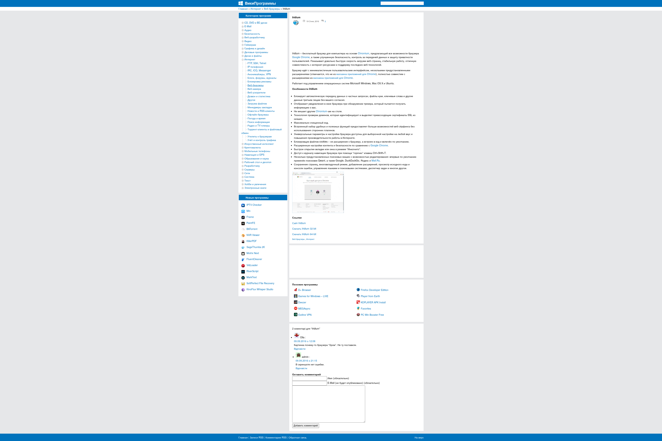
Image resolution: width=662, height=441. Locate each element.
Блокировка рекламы (259, 81)
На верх (419, 437)
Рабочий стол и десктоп (257, 162)
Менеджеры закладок (260, 107)
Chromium (363, 53)
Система (249, 176)
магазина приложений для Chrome (356, 74)
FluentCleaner (254, 259)
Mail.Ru (376, 160)
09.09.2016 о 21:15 (306, 360)
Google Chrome (301, 57)
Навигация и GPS (254, 154)
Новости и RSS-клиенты (261, 111)
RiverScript (252, 271)
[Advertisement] (356, 39)
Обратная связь (297, 437)
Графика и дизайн (254, 48)
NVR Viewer (253, 235)
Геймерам (250, 44)
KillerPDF (252, 241)
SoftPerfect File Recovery (260, 283)
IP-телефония (255, 66)
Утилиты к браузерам (260, 136)
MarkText (252, 277)
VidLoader (252, 265)
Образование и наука (256, 158)
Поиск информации (259, 122)
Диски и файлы (253, 55)
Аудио (247, 30)
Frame (250, 217)
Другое (251, 100)
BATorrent (252, 229)
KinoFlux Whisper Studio (260, 289)
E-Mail (247, 26)
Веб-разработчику (254, 37)
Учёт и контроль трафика (262, 140)
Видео (248, 41)
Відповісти (299, 348)
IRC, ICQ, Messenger (259, 70)
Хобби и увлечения (255, 184)
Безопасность (252, 33)
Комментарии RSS (276, 437)
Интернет (255, 8)
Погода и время (256, 118)
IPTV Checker (254, 204)
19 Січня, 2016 (312, 21)
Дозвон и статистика (259, 96)
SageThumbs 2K (256, 247)
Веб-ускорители (256, 92)
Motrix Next (253, 253)
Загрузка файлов (257, 103)
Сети (247, 173)
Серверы (249, 169)
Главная (243, 8)
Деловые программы (256, 52)
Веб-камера (254, 88)
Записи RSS (256, 437)
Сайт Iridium (299, 223)
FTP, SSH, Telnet (257, 63)
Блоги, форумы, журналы (262, 77)
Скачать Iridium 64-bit (304, 234)
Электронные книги (255, 187)
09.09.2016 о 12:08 (304, 341)
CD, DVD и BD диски (255, 22)
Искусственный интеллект (259, 143)
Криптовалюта (252, 147)
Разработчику (252, 165)
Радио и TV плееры (259, 125)
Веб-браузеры (272, 8)
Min (248, 210)
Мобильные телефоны (257, 151)
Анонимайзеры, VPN (259, 74)
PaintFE (251, 223)
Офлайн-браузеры (258, 114)
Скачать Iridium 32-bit (304, 228)
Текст (247, 180)
